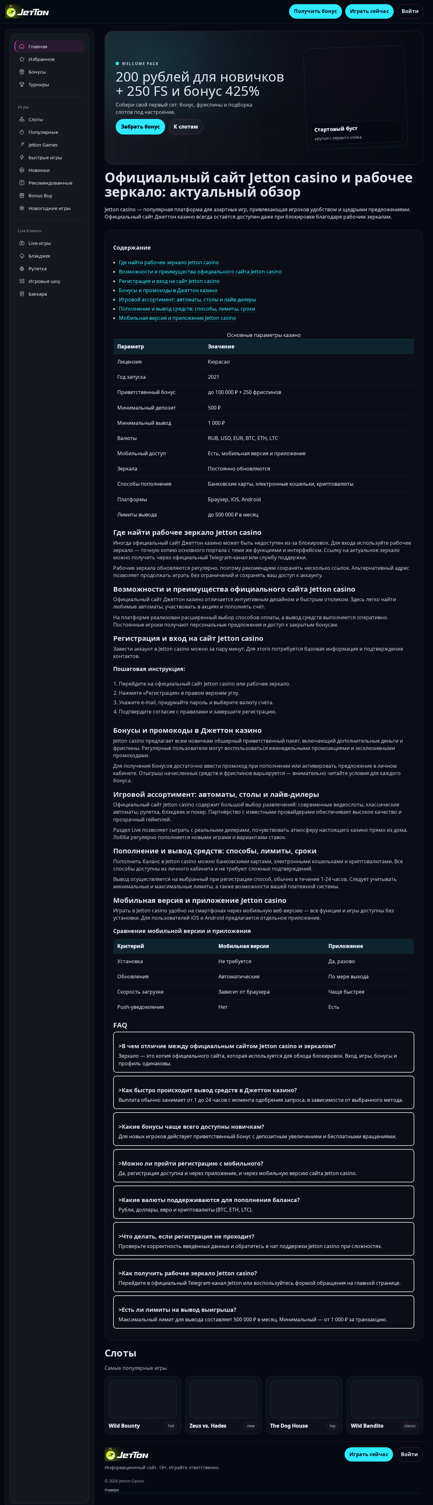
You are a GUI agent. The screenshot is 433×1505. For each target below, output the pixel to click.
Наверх (112, 1490)
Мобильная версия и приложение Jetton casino (177, 317)
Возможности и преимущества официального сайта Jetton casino (200, 271)
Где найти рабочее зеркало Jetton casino (169, 262)
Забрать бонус (140, 126)
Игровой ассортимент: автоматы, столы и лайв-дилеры (187, 299)
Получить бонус (315, 11)
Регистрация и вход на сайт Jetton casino (169, 281)
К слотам (186, 126)
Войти (410, 11)
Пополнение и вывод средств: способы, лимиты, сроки (187, 308)
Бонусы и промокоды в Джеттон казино (168, 290)
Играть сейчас (369, 11)
